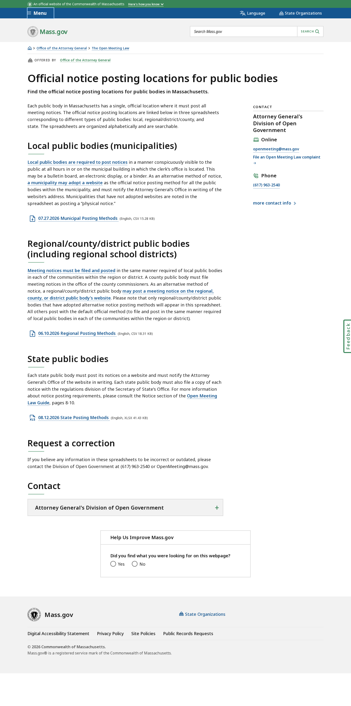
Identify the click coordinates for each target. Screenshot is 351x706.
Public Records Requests (188, 633)
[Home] (29, 48)
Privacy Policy (110, 633)
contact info (272, 203)
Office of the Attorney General (62, 48)
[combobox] (257, 31)
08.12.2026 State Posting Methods (74, 418)
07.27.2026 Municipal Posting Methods (78, 218)
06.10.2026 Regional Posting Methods (77, 333)
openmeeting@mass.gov (276, 149)
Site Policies (143, 633)
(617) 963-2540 (266, 185)
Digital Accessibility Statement (58, 633)
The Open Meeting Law (110, 48)
